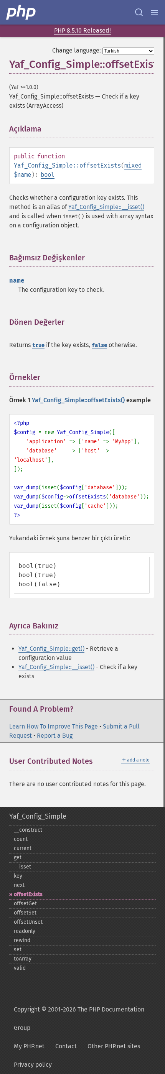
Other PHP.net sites (113, 1046)
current (22, 848)
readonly (24, 931)
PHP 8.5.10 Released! (82, 30)
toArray (22, 959)
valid (20, 968)
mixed (133, 165)
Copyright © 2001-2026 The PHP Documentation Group (79, 1018)
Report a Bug (55, 735)
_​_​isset (22, 866)
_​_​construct (28, 830)
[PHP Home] (21, 12)
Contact (66, 1046)
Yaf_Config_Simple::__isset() (106, 207)
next (19, 885)
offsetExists (28, 894)
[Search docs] (139, 12)
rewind (22, 940)
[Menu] (154, 12)
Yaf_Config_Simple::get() (51, 648)
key (18, 876)
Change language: (76, 50)
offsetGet (25, 903)
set (17, 949)
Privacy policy (33, 1064)
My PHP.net (29, 1046)
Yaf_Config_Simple (37, 816)
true (38, 345)
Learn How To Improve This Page (53, 726)
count (21, 839)
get (17, 857)
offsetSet (25, 913)
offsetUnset (28, 922)
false (99, 345)
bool (47, 174)
